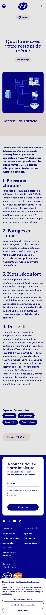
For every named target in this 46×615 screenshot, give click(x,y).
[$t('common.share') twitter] (20, 436)
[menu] (4, 6)
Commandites (30, 538)
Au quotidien (8, 543)
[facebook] (5, 521)
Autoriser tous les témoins (23, 599)
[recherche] (42, 6)
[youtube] (15, 521)
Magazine (6, 547)
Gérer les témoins (23, 610)
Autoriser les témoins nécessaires (23, 605)
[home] (23, 6)
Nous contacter (30, 543)
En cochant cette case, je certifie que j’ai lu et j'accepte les (22, 493)
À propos (28, 533)
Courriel (11, 483)
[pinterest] (21, 521)
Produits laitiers (9, 533)
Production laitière (10, 538)
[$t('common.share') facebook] (17, 436)
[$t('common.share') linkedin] (24, 436)
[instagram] (10, 521)
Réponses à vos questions (9, 553)
